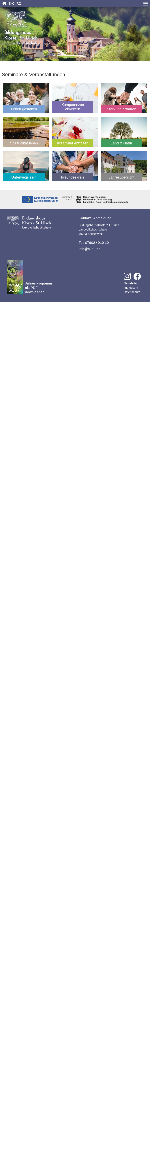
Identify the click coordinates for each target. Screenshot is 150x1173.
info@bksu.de (89, 249)
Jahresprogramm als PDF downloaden (38, 287)
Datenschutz (132, 292)
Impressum (131, 287)
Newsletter (131, 283)
